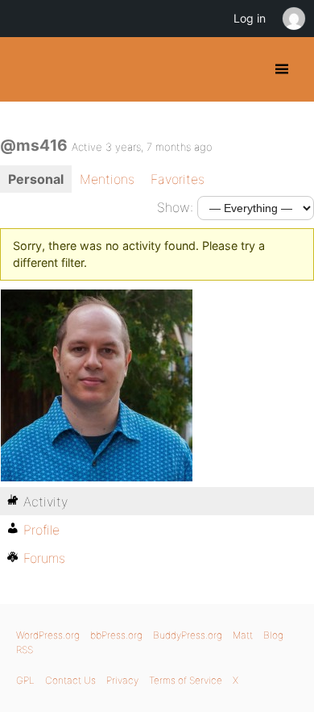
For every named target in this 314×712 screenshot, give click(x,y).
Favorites (178, 179)
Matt (243, 635)
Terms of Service (185, 680)
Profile (41, 530)
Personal (36, 179)
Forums (44, 558)
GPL (25, 680)
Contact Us (70, 680)
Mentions (107, 179)
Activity (45, 501)
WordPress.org (48, 635)
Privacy (122, 680)
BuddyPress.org (26, 69)
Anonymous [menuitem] (293, 18)
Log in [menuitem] (249, 18)
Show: (175, 207)
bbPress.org (116, 635)
